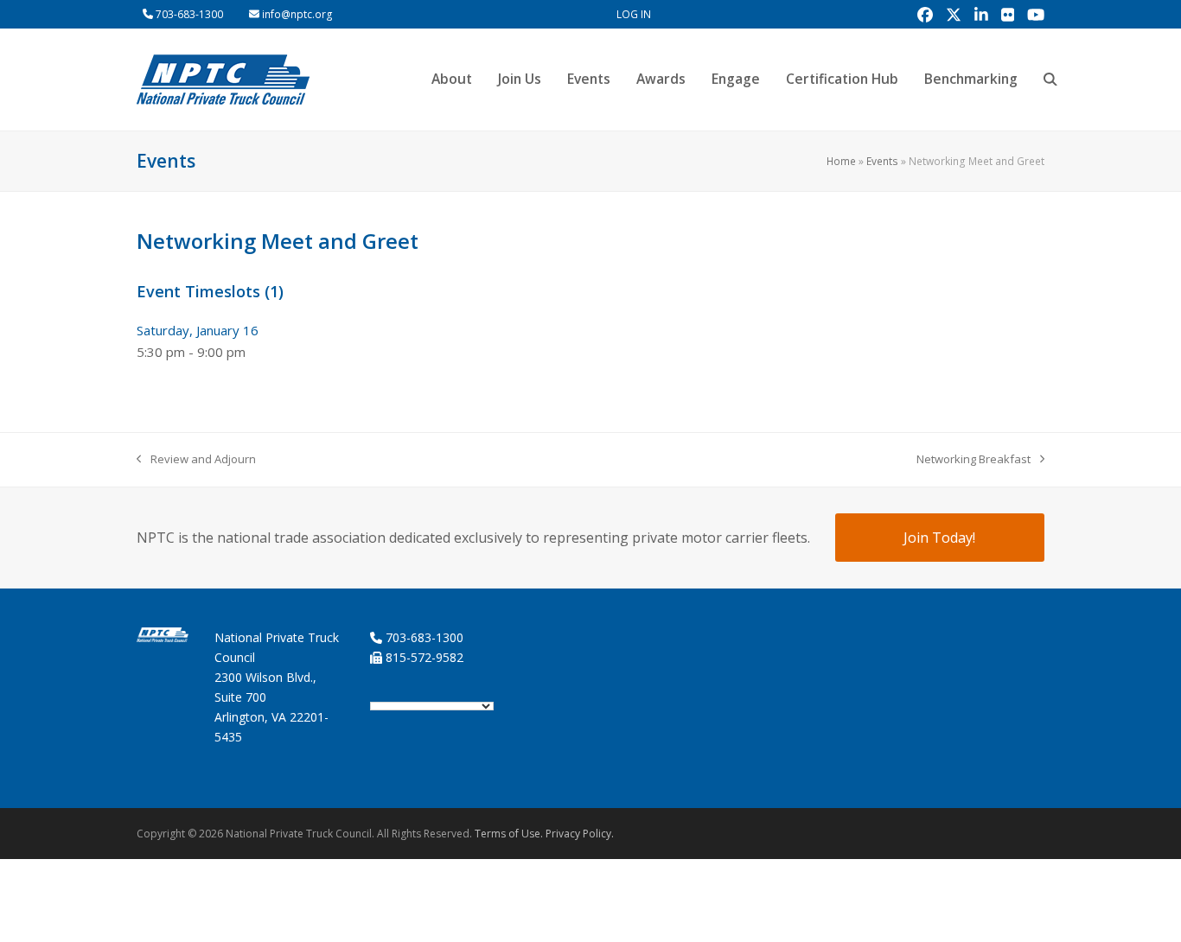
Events (882, 161)
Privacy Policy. (580, 833)
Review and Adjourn (196, 459)
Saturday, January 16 (198, 330)
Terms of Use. (509, 833)
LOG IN (633, 14)
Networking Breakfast (973, 459)
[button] (1050, 79)
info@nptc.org (297, 14)
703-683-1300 (189, 14)
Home (841, 161)
